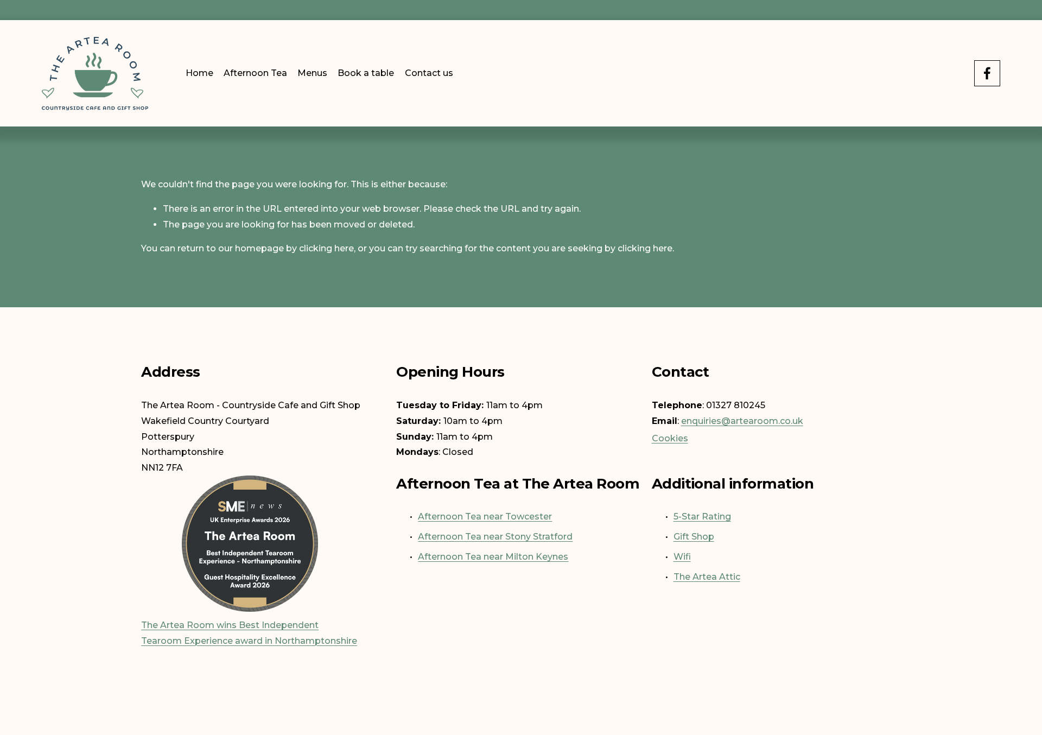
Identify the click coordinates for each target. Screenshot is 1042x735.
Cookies (670, 438)
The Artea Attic (707, 577)
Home (199, 73)
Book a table (366, 73)
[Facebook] (987, 73)
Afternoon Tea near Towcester (485, 516)
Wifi (682, 557)
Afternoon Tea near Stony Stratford (495, 536)
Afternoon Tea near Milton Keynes (493, 557)
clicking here (326, 248)
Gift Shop (694, 536)
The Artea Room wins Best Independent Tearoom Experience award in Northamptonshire (249, 633)
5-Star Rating (702, 516)
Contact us (429, 73)
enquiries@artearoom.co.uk (742, 421)
